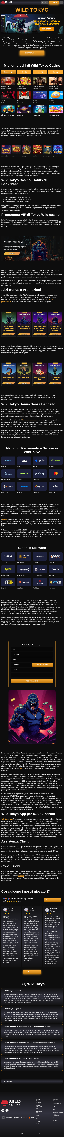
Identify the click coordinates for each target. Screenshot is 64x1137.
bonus (22, 768)
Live (23, 72)
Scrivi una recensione (52, 900)
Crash (38, 72)
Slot (54, 72)
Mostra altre (32, 972)
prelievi (5, 519)
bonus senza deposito (30, 420)
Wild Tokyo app (7, 819)
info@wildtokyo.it (58, 1112)
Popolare (7, 72)
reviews (21, 876)
